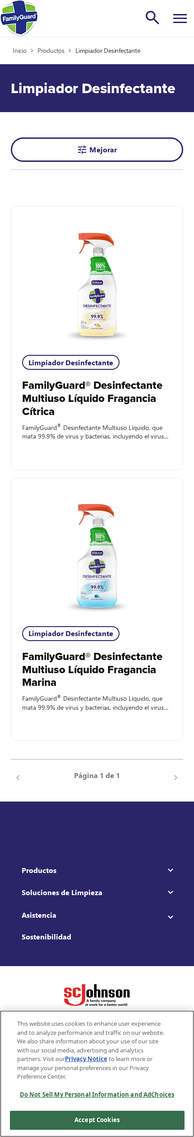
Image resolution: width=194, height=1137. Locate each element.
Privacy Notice (86, 1059)
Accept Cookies (97, 1120)
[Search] (152, 18)
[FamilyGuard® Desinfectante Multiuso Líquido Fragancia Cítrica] (97, 275)
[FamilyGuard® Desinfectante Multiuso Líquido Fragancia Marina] (97, 546)
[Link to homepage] (19, 18)
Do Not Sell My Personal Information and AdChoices (97, 1094)
